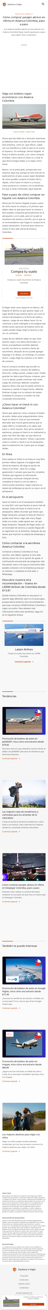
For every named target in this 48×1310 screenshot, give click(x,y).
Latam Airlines (24, 649)
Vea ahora (24, 293)
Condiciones (24, 1280)
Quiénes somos (24, 1284)
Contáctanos (24, 1288)
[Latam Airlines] (24, 635)
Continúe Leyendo (23, 662)
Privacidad (24, 1276)
